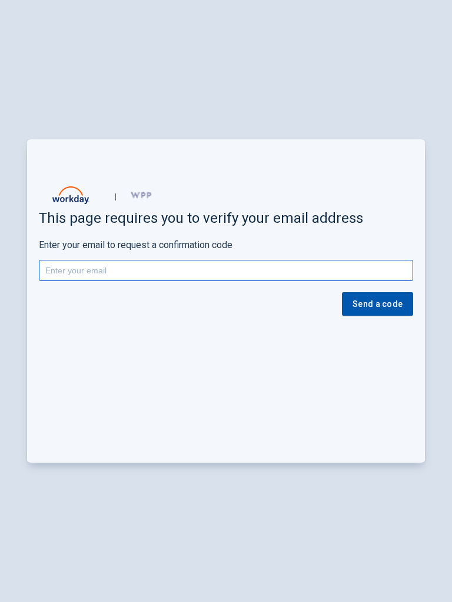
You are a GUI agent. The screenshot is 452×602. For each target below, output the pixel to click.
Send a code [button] (378, 304)
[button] (71, 195)
